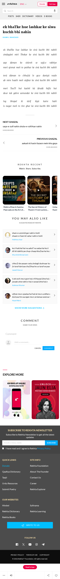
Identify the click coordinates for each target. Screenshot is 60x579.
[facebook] (17, 544)
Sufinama (34, 505)
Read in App (30, 567)
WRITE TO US (32, 525)
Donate (42, 4)
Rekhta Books (8, 517)
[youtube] (30, 544)
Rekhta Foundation (39, 466)
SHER (18, 16)
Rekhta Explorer (37, 489)
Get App (52, 4)
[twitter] (23, 544)
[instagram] (36, 544)
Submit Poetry (9, 489)
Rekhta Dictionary (11, 511)
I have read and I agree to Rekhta (28, 448)
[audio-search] (54, 10)
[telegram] (43, 544)
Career (33, 483)
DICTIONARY (27, 16)
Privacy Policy (44, 448)
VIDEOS (38, 16)
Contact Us (35, 477)
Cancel (38, 348)
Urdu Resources (10, 483)
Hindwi (5, 505)
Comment (48, 348)
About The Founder (39, 472)
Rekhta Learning (38, 511)
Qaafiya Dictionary (11, 472)
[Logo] (12, 4)
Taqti (4, 477)
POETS (11, 16)
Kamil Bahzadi (11, 37)
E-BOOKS (48, 16)
